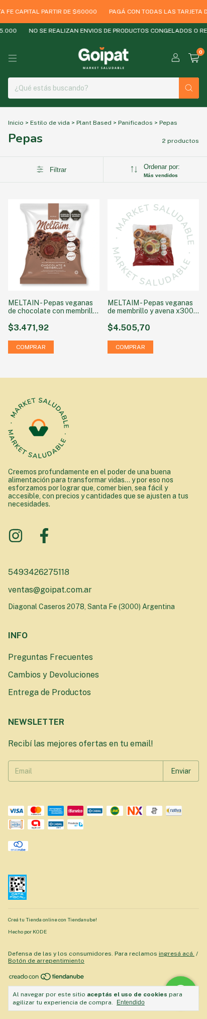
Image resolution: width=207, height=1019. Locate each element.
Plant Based (94, 122)
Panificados (135, 122)
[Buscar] (189, 88)
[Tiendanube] (47, 978)
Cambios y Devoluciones (53, 675)
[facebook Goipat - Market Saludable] (44, 535)
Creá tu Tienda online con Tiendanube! (52, 919)
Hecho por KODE (27, 931)
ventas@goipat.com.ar (50, 590)
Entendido (131, 1002)
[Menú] (12, 58)
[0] (193, 58)
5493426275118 (38, 572)
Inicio (16, 122)
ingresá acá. (176, 953)
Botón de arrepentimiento (46, 960)
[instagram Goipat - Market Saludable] (15, 535)
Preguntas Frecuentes (50, 657)
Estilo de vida (50, 122)
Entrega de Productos (49, 692)
